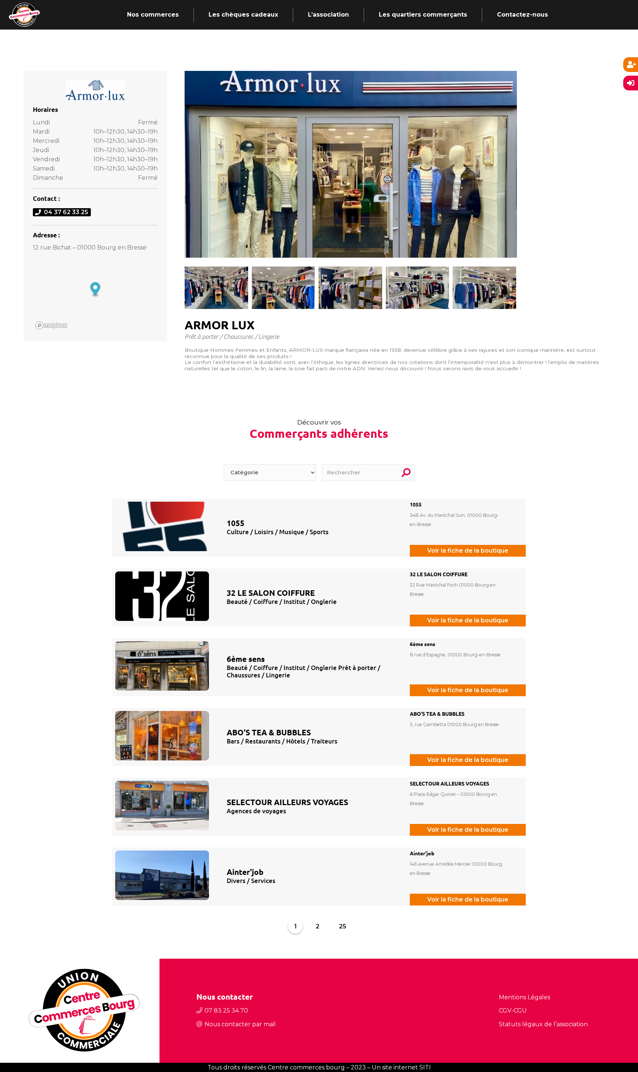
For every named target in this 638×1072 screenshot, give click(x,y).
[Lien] (24, 15)
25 (342, 926)
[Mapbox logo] (51, 325)
